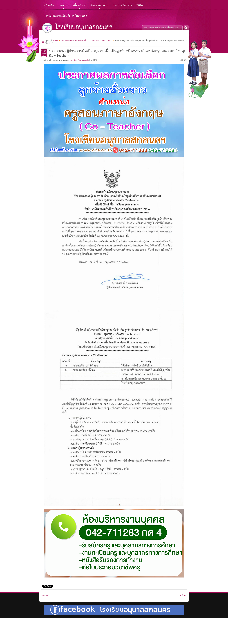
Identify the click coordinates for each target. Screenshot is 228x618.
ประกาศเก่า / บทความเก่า (101, 40)
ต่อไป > (183, 595)
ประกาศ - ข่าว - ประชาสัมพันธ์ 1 (74, 40)
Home (55, 40)
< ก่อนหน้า (46, 595)
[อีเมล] (185, 60)
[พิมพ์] (182, 60)
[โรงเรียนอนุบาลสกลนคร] (79, 28)
